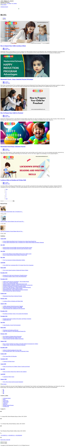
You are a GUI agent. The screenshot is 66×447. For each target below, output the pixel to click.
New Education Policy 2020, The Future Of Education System (16, 351)
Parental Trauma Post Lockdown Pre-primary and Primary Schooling (17, 318)
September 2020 (4, 358)
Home (4, 18)
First (6, 189)
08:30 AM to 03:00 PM (5, 439)
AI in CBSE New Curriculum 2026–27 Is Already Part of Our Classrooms (18, 265)
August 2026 (3, 238)
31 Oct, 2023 (7, 150)
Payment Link (6, 406)
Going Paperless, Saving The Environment (11, 325)
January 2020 (4, 379)
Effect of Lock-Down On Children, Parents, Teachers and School (16, 366)
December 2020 (4, 347)
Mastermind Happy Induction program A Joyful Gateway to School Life (17, 285)
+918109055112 (11, 435)
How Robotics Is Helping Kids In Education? (12, 336)
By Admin (6, 48)
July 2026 (3, 244)
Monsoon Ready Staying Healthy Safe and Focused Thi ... (12, 221)
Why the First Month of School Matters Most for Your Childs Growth (17, 253)
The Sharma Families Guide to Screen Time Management (14, 276)
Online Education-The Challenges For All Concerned (14, 308)
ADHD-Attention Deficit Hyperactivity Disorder (13, 306)
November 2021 (4, 316)
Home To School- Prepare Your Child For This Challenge (15, 371)
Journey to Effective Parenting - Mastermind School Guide (15, 283)
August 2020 (3, 364)
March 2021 (3, 327)
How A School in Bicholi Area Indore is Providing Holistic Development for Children (20, 343)
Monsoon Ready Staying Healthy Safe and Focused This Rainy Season (17, 247)
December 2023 (4, 272)
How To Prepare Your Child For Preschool (12, 113)
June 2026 (3, 251)
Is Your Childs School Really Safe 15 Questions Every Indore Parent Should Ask (19, 241)
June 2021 (3, 322)
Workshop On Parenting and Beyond (10, 330)
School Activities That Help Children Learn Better (13, 338)
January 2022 (4, 303)
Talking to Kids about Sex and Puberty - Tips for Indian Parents (16, 281)
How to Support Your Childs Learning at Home (13, 45)
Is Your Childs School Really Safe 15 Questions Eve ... (12, 211)
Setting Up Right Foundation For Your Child (12, 350)
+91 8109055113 (4, 435)
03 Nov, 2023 (7, 116)
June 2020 (3, 369)
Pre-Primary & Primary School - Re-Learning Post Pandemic (15, 313)
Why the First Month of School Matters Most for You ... (12, 231)
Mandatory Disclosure (5, 2)
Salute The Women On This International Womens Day (14, 331)
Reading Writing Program (8, 405)
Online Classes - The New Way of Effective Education (14, 345)
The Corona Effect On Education (10, 356)
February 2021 (4, 333)
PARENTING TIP (7, 319)
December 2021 (4, 311)
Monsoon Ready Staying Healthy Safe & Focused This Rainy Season (17, 248)
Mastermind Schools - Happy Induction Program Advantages (17, 79)
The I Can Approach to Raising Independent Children (14, 260)
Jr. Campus (9, 3)
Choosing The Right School (9, 361)
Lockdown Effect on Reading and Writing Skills (13, 180)
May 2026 (3, 257)
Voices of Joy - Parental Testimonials (10, 282)
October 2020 (3, 353)
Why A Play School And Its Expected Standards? (13, 381)
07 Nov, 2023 (7, 83)
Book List (5, 404)
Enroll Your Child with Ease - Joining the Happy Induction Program (17, 287)
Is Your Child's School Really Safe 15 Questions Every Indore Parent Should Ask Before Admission (23, 242)
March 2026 (3, 267)
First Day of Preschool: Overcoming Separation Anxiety (14, 286)
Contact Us (5, 402)
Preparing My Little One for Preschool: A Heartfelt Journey (15, 275)
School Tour (5, 400)
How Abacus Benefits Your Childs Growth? (12, 337)
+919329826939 (18, 435)
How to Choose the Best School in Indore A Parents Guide (15, 254)
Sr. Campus (14, 3)
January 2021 (4, 341)
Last (6, 198)
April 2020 (3, 374)
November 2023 (4, 279)
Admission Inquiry (4, 6)
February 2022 (4, 298)
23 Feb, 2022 (7, 183)
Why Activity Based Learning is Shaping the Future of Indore (15, 270)
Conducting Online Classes (8, 376)
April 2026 (3, 262)
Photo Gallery (6, 401)
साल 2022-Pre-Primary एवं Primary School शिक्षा (12, 307)
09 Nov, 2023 (7, 49)
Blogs (4, 399)
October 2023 (3, 293)
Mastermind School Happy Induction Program (13, 146)
